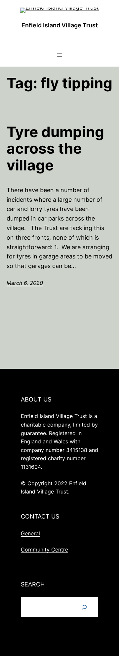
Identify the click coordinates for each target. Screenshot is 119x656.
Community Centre (44, 549)
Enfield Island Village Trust (59, 25)
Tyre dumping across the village (55, 149)
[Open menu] (59, 55)
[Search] (84, 607)
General (30, 533)
